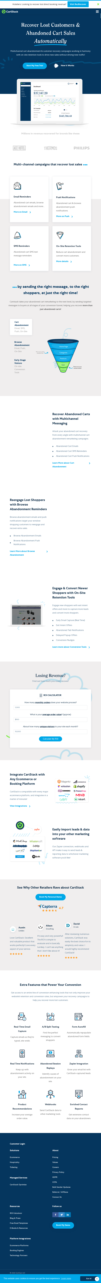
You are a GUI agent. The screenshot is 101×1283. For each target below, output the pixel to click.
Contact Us (57, 1197)
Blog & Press (15, 1218)
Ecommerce (15, 1157)
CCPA (54, 1182)
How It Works (67, 66)
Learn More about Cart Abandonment (63, 465)
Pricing (55, 1157)
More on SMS (20, 265)
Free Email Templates (19, 1223)
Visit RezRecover (78, 4)
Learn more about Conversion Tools (69, 647)
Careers (55, 1167)
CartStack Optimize (18, 1185)
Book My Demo (63, 1225)
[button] (50, 4)
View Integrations (18, 806)
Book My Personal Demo (50, 897)
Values (55, 1162)
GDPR (54, 1177)
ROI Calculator (16, 1213)
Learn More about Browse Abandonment (22, 553)
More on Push (62, 216)
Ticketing (13, 1167)
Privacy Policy (58, 1172)
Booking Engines (17, 1251)
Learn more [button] (66, 1278)
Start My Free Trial (34, 66)
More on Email (20, 212)
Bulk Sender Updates (61, 1187)
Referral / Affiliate (60, 1192)
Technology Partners (18, 1256)
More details (62, 262)
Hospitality (14, 1162)
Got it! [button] (89, 1279)
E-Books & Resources (19, 1228)
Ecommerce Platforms (19, 1246)
